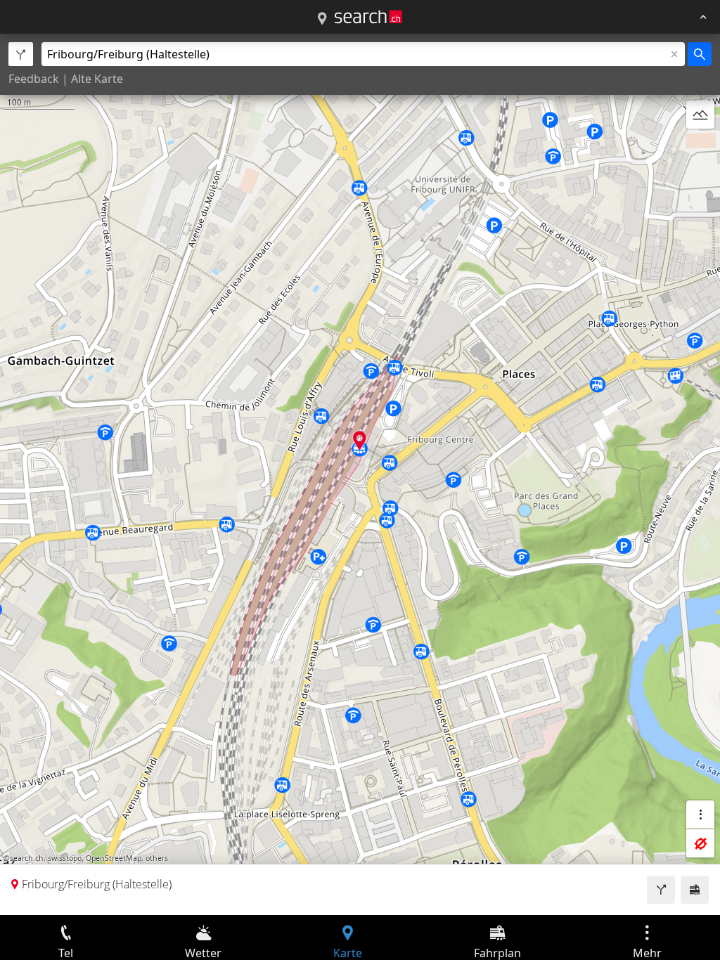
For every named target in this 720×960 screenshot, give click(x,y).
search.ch (27, 858)
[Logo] (368, 17)
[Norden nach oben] (700, 148)
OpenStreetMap (113, 858)
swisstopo (65, 858)
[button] (359, 440)
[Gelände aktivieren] (700, 114)
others (157, 858)
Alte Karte (97, 78)
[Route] (661, 890)
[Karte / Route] (322, 19)
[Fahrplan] (695, 890)
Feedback (33, 78)
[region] (360, 474)
